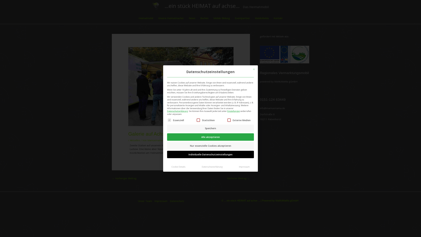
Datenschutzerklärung (177, 111)
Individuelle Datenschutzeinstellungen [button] (210, 154)
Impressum (244, 166)
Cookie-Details (178, 166)
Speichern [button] (210, 128)
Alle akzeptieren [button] (210, 137)
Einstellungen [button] (233, 111)
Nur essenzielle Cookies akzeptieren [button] (210, 145)
